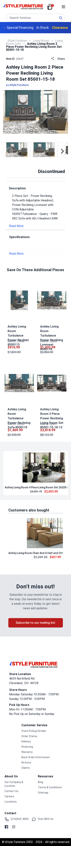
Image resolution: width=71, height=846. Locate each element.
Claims (25, 767)
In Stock (42, 28)
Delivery (26, 741)
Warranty (27, 751)
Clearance (60, 28)
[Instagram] (13, 827)
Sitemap (43, 792)
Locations (11, 801)
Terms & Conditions (50, 787)
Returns (26, 762)
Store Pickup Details (33, 730)
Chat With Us (45, 818)
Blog (40, 782)
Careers (9, 796)
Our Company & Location (14, 784)
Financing (27, 746)
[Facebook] (6, 827)
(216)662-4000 (20, 818)
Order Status (29, 736)
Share (61, 59)
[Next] (62, 151)
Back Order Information (35, 757)
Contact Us (11, 791)
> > (41, 40)
